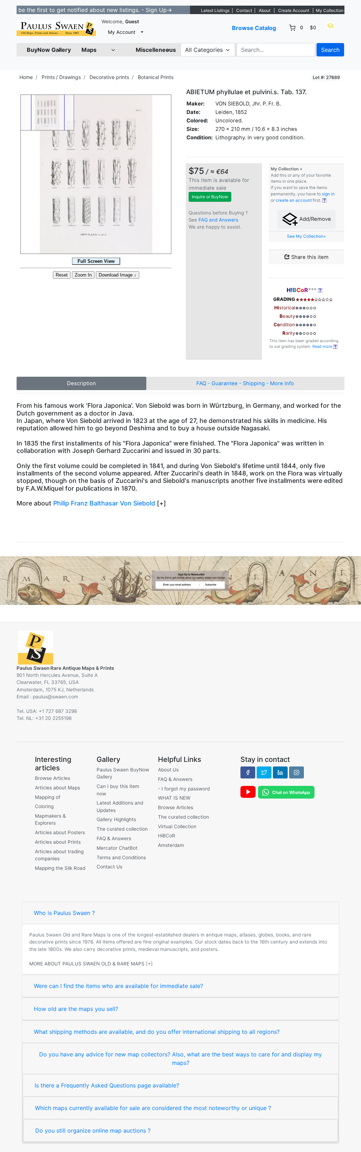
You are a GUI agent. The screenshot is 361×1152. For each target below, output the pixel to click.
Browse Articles (52, 778)
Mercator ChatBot (117, 848)
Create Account (293, 10)
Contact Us (109, 866)
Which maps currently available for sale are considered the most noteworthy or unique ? (153, 1107)
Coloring (44, 806)
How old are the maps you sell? (76, 1008)
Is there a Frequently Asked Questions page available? (107, 1085)
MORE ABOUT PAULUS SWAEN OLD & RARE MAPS (87, 963)
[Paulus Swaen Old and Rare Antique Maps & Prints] (56, 28)
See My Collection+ (306, 236)
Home (26, 77)
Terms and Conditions (121, 857)
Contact (244, 10)
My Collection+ (331, 10)
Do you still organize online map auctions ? (93, 1130)
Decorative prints (109, 77)
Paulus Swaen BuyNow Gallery (123, 773)
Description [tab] (81, 383)
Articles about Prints (58, 842)
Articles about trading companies (59, 855)
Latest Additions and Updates (120, 806)
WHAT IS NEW (174, 798)
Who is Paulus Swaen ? (64, 912)
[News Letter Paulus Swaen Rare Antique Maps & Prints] (180, 579)
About (264, 10)
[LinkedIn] (280, 772)
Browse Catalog (254, 27)
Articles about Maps (57, 787)
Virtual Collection (177, 826)
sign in (328, 194)
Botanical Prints (155, 77)
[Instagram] (296, 772)
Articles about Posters (60, 832)
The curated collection (122, 829)
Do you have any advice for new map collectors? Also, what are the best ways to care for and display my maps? (180, 1058)
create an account (294, 200)
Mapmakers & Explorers (50, 819)
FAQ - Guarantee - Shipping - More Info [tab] (245, 383)
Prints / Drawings (61, 77)
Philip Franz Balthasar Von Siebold (104, 503)
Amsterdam (171, 845)
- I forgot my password (184, 789)
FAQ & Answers (114, 838)
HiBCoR (166, 835)
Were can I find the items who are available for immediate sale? (118, 985)
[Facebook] (247, 772)
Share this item (309, 257)
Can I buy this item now (118, 789)
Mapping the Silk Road (60, 868)
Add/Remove (314, 219)
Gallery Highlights (116, 819)
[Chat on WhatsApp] (286, 791)
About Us (168, 769)
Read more (322, 346)
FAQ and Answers (218, 220)
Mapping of (47, 797)
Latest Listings (215, 10)
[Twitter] (264, 772)
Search (330, 49)
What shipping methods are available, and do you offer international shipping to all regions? (157, 1031)
